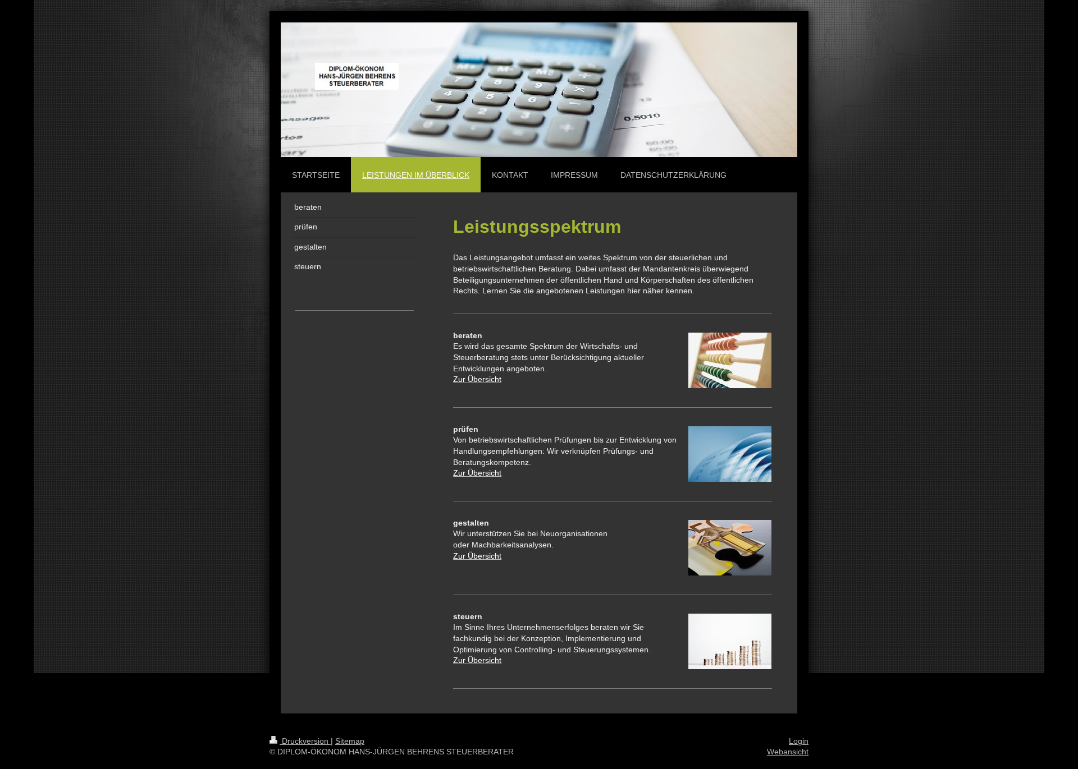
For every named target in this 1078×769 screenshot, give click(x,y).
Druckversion (305, 740)
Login (798, 740)
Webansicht (787, 751)
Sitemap (349, 740)
